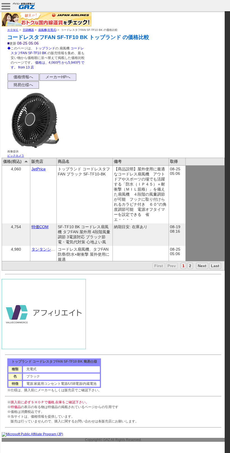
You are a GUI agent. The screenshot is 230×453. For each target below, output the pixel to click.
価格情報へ (23, 77)
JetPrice (38, 169)
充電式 (51, 29)
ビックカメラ (15, 155)
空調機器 (28, 29)
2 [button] (190, 266)
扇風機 (42, 29)
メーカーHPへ (57, 77)
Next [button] (202, 266)
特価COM (40, 227)
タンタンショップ (47, 249)
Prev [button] (171, 266)
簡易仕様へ (23, 85)
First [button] (158, 266)
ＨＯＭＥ (13, 29)
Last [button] (215, 266)
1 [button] (183, 266)
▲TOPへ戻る (210, 442)
